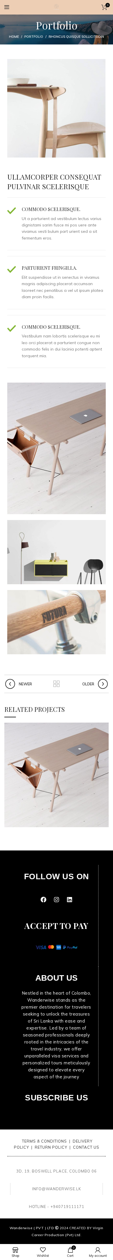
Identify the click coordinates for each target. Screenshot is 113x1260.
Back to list (56, 684)
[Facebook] (43, 899)
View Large (104, 727)
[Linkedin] (69, 899)
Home (14, 37)
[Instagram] (56, 899)
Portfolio (33, 37)
